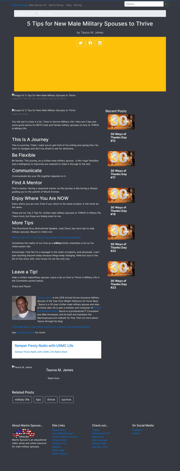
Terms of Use (59, 443)
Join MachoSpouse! (62, 433)
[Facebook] (90, 43)
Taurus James (44, 297)
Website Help (99, 443)
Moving (78, 5)
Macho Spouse (20, 5)
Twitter (136, 433)
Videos (95, 430)
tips (38, 399)
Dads (69, 5)
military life (22, 399)
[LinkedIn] (100, 43)
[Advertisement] (90, 68)
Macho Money (56, 5)
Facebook (137, 430)
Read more (53, 378)
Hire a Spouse (99, 440)
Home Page (58, 450)
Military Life (44, 13)
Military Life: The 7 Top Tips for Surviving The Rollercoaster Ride (46, 237)
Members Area (100, 446)
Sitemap (56, 446)
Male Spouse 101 (38, 5)
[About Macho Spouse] (23, 432)
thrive (51, 399)
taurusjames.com (26, 332)
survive (66, 399)
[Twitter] (80, 43)
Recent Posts (59, 430)
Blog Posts (98, 436)
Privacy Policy (59, 440)
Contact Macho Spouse (64, 436)
